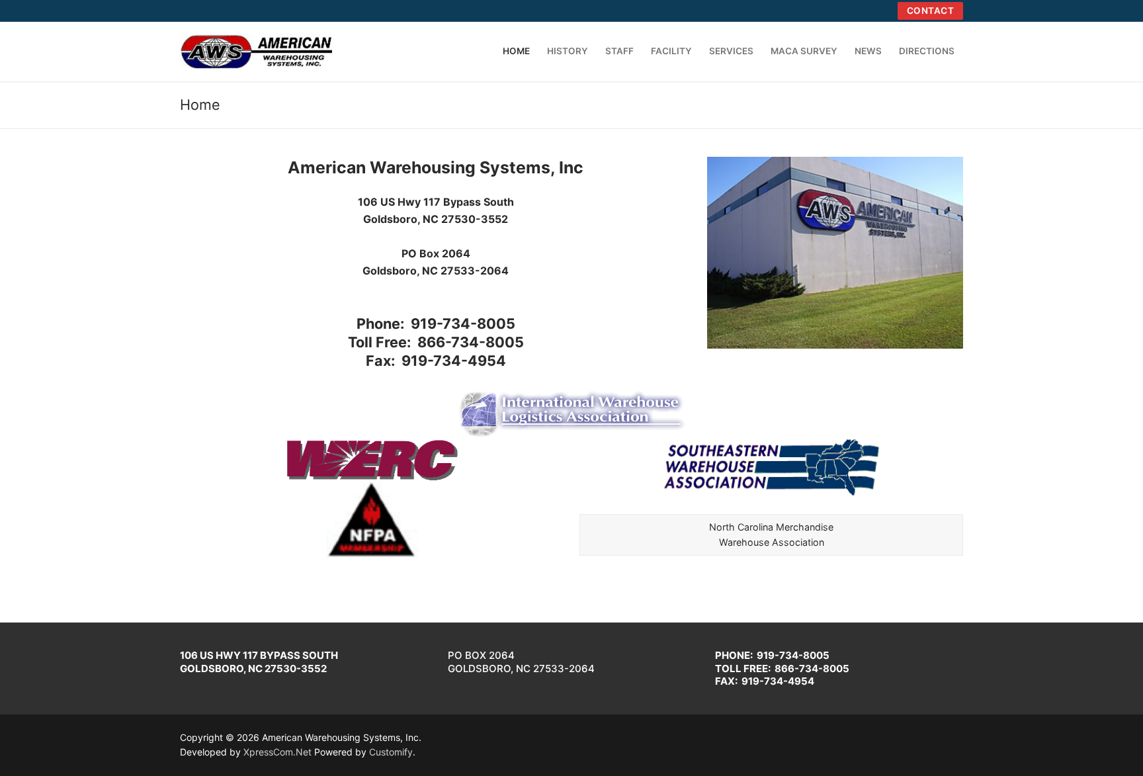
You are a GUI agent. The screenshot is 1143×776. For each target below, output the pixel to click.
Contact (930, 10)
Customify (391, 751)
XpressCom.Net (277, 751)
